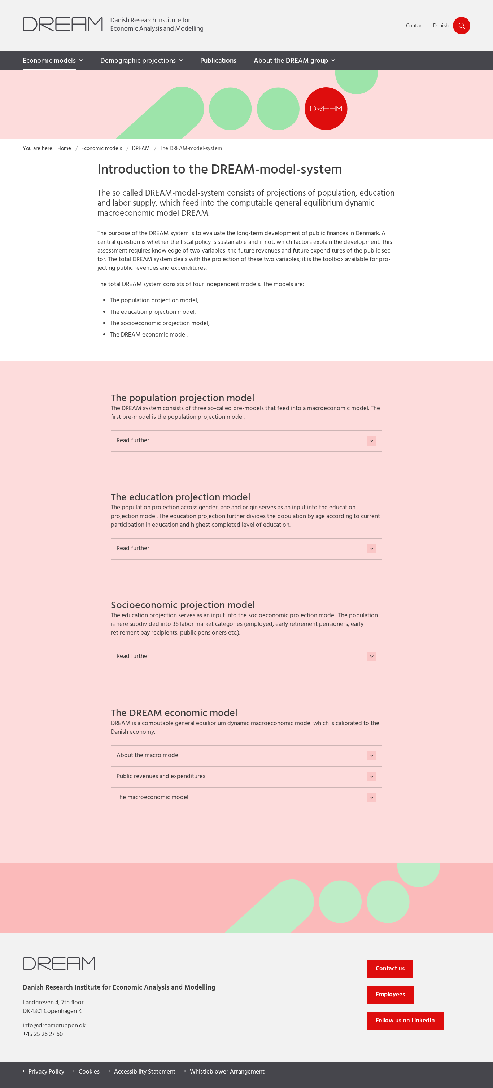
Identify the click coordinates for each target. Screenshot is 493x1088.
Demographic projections (138, 61)
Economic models (49, 61)
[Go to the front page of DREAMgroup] (212, 26)
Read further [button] (133, 441)
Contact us (390, 969)
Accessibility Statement (144, 1072)
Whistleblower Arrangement (227, 1072)
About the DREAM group (291, 61)
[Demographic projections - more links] (180, 60)
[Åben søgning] (461, 25)
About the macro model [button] (148, 755)
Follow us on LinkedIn (405, 1021)
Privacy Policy (46, 1072)
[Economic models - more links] (80, 60)
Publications (218, 61)
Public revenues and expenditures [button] (161, 776)
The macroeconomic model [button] (152, 797)
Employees (390, 995)
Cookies (89, 1072)
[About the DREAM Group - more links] (332, 60)
